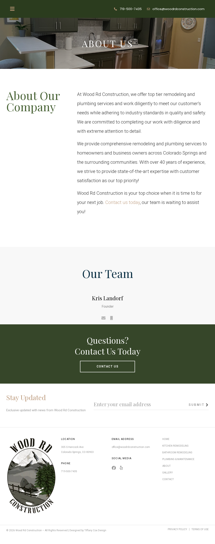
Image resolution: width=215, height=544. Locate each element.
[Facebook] (114, 468)
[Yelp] (121, 468)
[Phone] (111, 318)
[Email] (104, 318)
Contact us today (122, 202)
